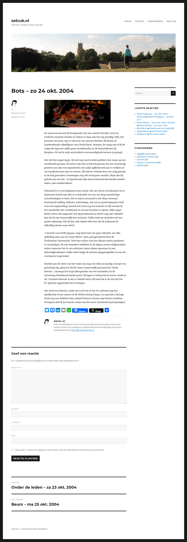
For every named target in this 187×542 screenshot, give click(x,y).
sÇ (12, 109)
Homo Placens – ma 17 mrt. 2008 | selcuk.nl (156, 122)
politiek (140, 165)
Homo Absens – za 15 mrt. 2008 (153, 125)
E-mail (15, 422)
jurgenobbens (143, 131)
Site (13, 436)
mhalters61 (142, 134)
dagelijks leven (18, 117)
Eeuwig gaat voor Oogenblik (162, 128)
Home (127, 21)
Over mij (171, 21)
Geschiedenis (155, 21)
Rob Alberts (142, 128)
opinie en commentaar (146, 162)
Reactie (16, 367)
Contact (139, 21)
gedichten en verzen (145, 157)
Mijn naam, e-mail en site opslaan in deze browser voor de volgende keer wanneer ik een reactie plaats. (59, 450)
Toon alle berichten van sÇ (82, 330)
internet (140, 159)
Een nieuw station (160, 131)
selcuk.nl (20, 20)
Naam (15, 409)
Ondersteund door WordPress (35, 529)
